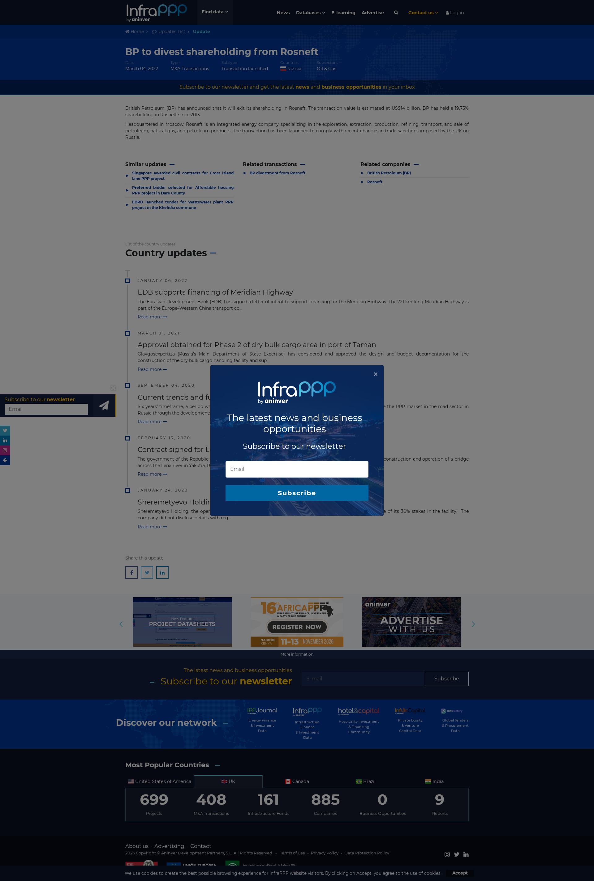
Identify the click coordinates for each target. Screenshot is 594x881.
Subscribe (297, 493)
